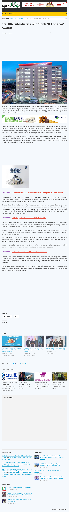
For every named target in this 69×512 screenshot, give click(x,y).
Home (11, 18)
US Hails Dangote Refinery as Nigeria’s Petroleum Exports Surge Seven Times (50, 464)
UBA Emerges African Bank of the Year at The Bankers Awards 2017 (56, 349)
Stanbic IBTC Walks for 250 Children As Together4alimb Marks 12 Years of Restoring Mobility (52, 457)
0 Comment (24, 32)
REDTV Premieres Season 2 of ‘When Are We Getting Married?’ (16, 465)
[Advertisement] (34, 48)
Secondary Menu (9, 14)
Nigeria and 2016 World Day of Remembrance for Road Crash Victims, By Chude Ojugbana (19, 494)
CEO (55, 32)
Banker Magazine (49, 32)
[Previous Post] (64, 18)
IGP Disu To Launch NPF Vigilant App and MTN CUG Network (48, 471)
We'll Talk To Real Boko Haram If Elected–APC (19, 487)
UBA (7, 33)
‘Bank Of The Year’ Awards (36, 32)
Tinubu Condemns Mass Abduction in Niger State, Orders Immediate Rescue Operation (51, 477)
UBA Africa (11, 33)
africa (43, 32)
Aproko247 (64, 509)
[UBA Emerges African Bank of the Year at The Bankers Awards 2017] (56, 341)
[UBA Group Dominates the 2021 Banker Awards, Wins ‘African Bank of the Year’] (12, 341)
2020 (16, 18)
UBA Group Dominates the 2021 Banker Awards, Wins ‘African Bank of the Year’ (11, 349)
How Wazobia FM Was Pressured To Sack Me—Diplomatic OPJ (19, 500)
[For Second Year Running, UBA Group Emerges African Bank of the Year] (34, 341)
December (20, 18)
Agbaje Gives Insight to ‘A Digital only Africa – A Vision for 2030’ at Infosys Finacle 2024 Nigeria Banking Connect (17, 474)
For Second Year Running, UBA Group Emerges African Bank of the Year (33, 349)
